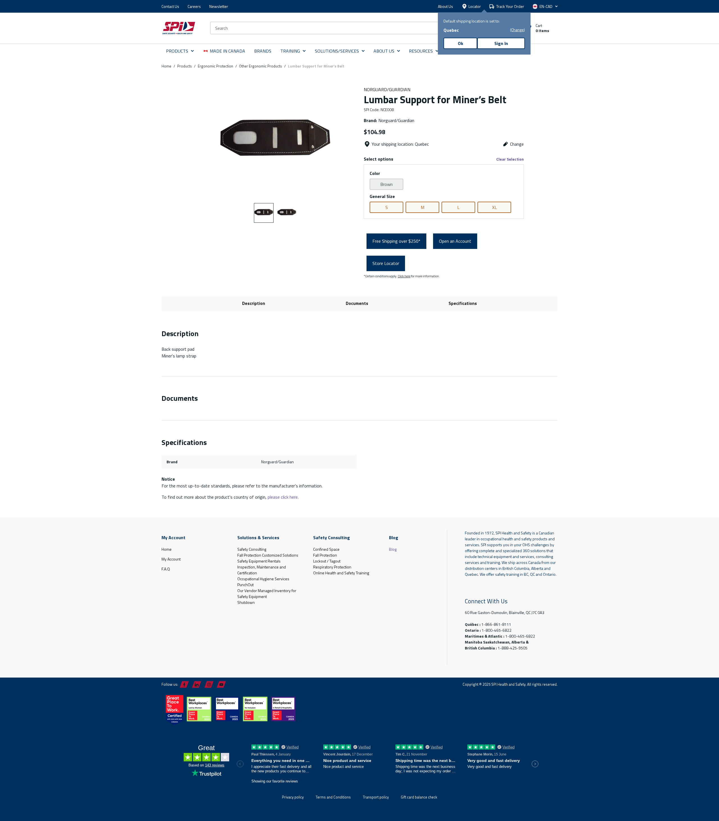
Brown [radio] (386, 184)
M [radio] (422, 207)
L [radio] (458, 207)
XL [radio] (494, 207)
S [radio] (386, 207)
